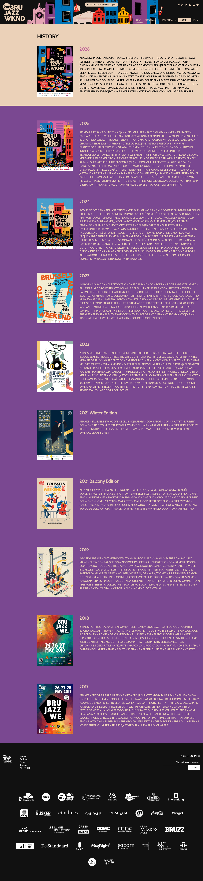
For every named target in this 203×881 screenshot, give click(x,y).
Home (138, 20)
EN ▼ (196, 20)
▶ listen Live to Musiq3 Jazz (101, 4)
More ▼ (184, 20)
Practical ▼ (169, 20)
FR (25, 768)
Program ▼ (151, 20)
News (22, 762)
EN (28, 768)
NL (21, 768)
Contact (23, 765)
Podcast (24, 759)
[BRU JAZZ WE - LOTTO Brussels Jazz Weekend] (14, 12)
